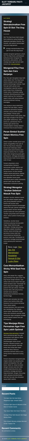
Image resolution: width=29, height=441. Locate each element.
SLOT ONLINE (7, 18)
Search (4, 386)
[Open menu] (25, 3)
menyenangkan (15, 64)
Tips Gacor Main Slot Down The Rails (15, 411)
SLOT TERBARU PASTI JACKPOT (17, 438)
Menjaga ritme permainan (11, 333)
